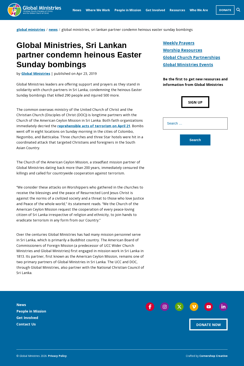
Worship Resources (182, 50)
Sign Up (195, 102)
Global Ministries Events (188, 64)
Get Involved (155, 10)
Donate (225, 10)
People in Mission (128, 10)
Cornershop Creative (213, 356)
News (77, 10)
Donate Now (208, 324)
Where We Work (98, 10)
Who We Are (199, 10)
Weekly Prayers (178, 43)
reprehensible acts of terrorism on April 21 (93, 126)
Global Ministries (35, 73)
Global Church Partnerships (191, 57)
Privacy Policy (57, 356)
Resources (177, 10)
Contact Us (26, 324)
